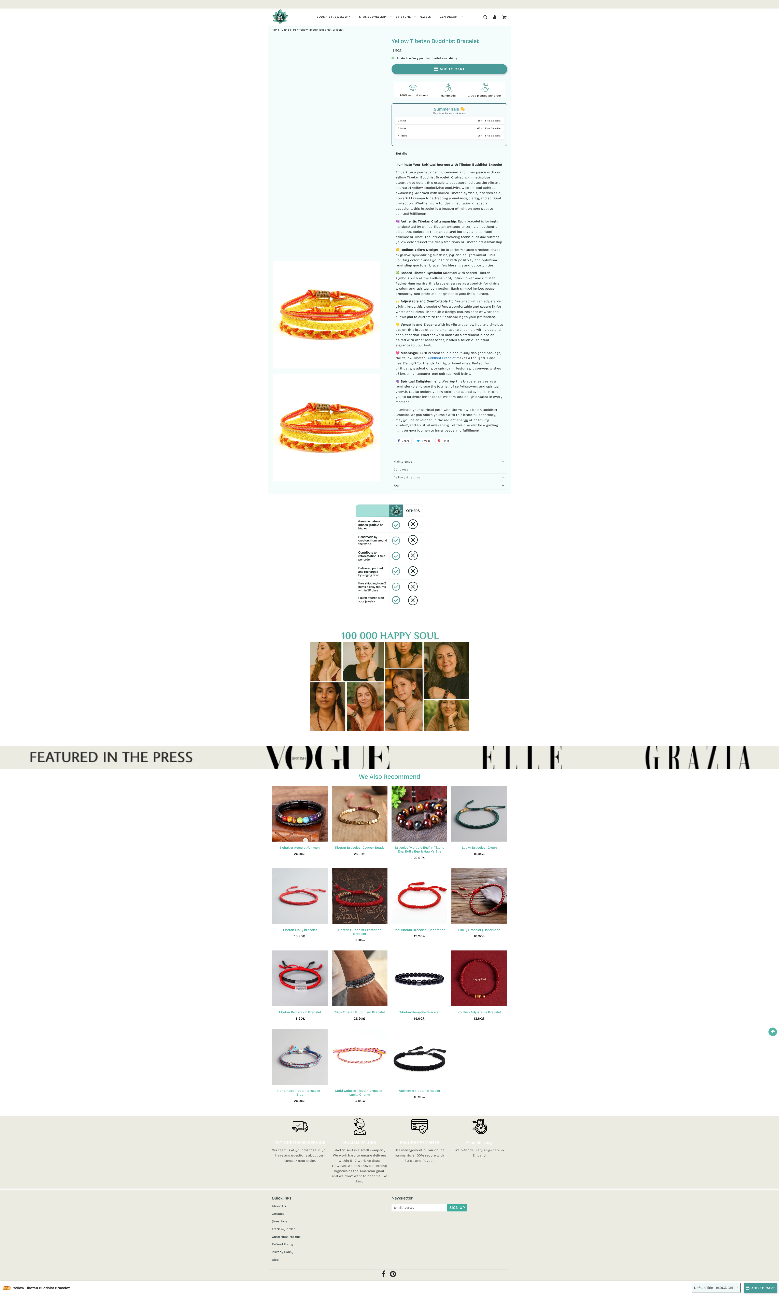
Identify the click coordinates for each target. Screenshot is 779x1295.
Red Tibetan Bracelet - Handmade (419, 930)
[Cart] (504, 17)
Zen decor (448, 16)
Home (275, 29)
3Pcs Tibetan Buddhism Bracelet (359, 1012)
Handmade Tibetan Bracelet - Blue (299, 1092)
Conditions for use (286, 1237)
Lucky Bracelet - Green (479, 847)
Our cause (401, 469)
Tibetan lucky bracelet (300, 930)
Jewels (425, 16)
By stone (403, 16)
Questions (279, 1221)
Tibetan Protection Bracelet (300, 1012)
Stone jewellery (373, 16)
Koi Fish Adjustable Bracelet (479, 1012)
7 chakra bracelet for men (300, 847)
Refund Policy (282, 1244)
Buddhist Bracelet (441, 358)
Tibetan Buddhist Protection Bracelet (360, 932)
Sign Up (457, 1207)
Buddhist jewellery (333, 16)
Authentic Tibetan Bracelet (419, 1091)
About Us (279, 1206)
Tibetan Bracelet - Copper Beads (360, 847)
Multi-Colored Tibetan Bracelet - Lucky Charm (359, 1092)
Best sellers (289, 29)
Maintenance (403, 461)
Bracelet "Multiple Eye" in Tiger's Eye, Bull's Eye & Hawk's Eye (419, 849)
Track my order (283, 1229)
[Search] (485, 17)
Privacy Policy (283, 1252)
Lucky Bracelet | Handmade (479, 930)
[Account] (494, 17)
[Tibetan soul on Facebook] (383, 1275)
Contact (278, 1214)
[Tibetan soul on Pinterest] (393, 1275)
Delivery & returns (407, 477)
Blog (275, 1260)
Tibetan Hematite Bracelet (419, 1012)
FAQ (396, 485)
